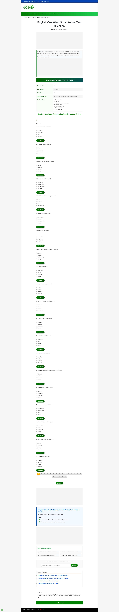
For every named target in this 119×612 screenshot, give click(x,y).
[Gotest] (28, 7)
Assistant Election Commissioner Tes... (70, 552)
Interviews (33, 1)
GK (46, 14)
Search (74, 565)
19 (62, 476)
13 (74, 473)
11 (68, 473)
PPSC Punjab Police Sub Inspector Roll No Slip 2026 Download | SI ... (54, 575)
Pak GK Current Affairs (45, 1)
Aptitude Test (52, 14)
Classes (30, 14)
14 (77, 473)
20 (65, 476)
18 (59, 476)
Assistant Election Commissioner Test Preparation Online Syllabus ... (54, 578)
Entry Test (36, 14)
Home (25, 14)
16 (53, 476)
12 (71, 473)
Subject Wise (59, 14)
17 (56, 476)
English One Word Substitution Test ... (48, 555)
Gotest (42, 609)
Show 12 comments (59, 602)
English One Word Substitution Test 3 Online (49, 583)
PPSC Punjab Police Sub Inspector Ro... (48, 552)
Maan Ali (53, 29)
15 (80, 473)
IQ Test (38, 1)
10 (65, 473)
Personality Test (27, 1)
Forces (42, 14)
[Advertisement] (59, 40)
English (29, 17)
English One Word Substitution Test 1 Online (48, 581)
